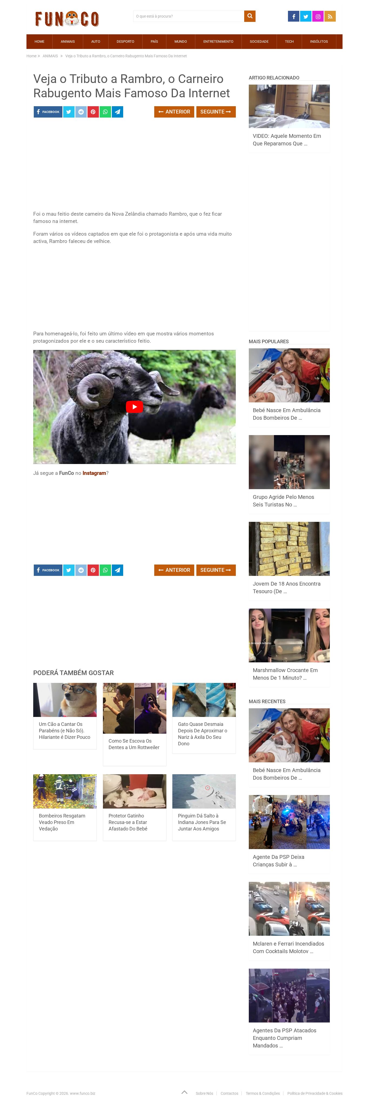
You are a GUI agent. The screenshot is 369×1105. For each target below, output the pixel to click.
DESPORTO (125, 41)
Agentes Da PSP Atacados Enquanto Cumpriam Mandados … (284, 1038)
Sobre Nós (204, 1093)
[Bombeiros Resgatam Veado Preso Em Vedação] (65, 791)
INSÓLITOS (319, 41)
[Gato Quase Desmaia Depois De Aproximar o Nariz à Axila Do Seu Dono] (204, 700)
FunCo (32, 1093)
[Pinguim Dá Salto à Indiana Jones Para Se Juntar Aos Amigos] (204, 791)
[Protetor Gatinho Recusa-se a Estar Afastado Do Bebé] (134, 791)
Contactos (229, 1093)
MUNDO (181, 41)
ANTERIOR (177, 112)
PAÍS (154, 41)
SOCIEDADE (259, 41)
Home (39, 41)
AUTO (95, 41)
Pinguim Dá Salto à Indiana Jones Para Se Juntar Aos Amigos (202, 822)
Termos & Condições (263, 1093)
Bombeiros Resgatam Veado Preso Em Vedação (62, 822)
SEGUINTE (213, 112)
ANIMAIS (68, 41)
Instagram (94, 473)
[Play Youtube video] (134, 407)
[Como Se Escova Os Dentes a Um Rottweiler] (134, 708)
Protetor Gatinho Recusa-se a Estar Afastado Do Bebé (128, 822)
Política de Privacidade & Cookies (315, 1093)
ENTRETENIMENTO (218, 41)
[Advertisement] (134, 165)
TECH (289, 41)
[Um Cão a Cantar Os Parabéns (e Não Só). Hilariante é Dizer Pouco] (65, 700)
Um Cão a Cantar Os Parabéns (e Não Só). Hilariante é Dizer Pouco (64, 730)
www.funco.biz (82, 1093)
